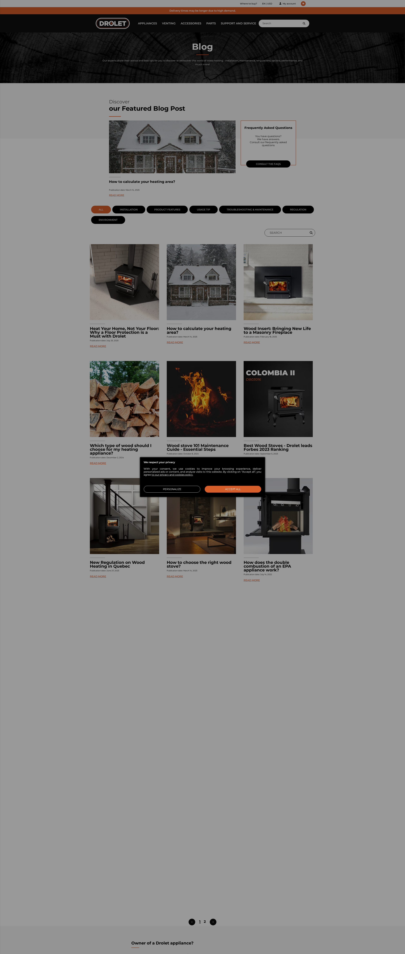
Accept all (233, 489)
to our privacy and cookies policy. (172, 474)
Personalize (172, 489)
